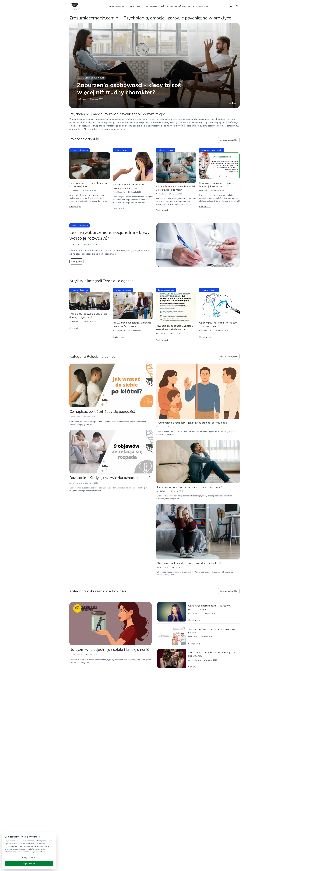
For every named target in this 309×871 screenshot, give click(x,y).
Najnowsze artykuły (116, 6)
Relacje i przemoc (122, 150)
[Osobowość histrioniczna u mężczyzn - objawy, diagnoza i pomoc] (154, 65)
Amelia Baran (74, 190)
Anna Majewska (83, 99)
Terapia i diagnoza (135, 6)
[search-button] (231, 5)
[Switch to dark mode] (237, 6)
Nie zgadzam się (29, 858)
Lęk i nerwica (167, 6)
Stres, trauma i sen (183, 6)
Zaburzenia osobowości (91, 78)
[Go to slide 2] (232, 103)
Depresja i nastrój (200, 6)
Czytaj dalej (76, 261)
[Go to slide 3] (235, 103)
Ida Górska (203, 190)
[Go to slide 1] (230, 103)
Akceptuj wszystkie (28, 864)
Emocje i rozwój (152, 6)
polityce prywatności (38, 852)
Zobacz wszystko (229, 139)
